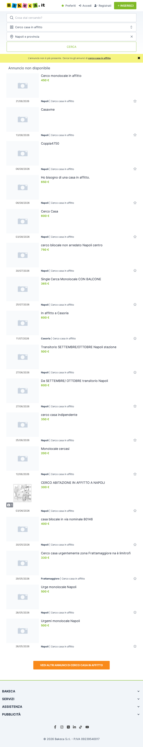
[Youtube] (87, 727)
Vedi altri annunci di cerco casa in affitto (71, 665)
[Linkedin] (74, 727)
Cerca (71, 46)
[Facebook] (56, 727)
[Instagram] (62, 727)
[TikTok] (81, 727)
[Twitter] (68, 727)
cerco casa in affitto (99, 58)
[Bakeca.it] (33, 5)
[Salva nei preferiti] (135, 101)
